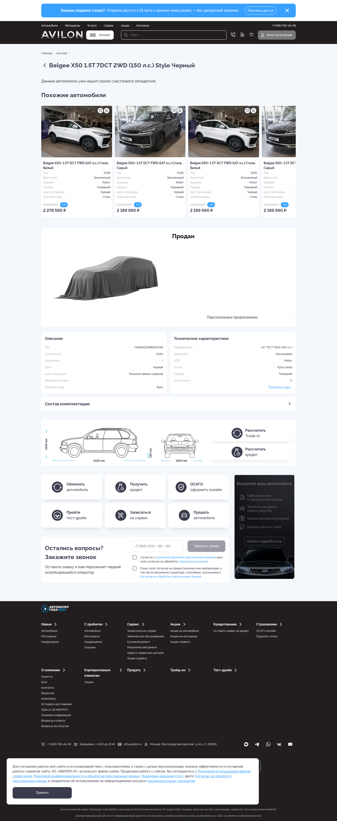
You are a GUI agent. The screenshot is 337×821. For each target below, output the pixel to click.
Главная (46, 53)
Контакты (142, 25)
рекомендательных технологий (171, 781)
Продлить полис (267, 636)
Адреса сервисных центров (145, 653)
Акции (125, 25)
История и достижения (56, 704)
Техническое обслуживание (145, 636)
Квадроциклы (50, 642)
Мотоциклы (72, 25)
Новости (46, 676)
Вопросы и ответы (53, 720)
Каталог (62, 53)
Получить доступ (261, 10)
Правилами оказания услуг (162, 776)
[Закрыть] (287, 10)
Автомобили (49, 25)
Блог (44, 682)
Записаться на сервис (142, 631)
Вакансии (47, 693)
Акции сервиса (137, 658)
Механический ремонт (142, 647)
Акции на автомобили (184, 631)
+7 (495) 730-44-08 (59, 744)
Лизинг (89, 682)
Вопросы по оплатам (55, 726)
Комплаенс (48, 698)
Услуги (92, 25)
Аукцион (90, 647)
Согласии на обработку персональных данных (170, 576)
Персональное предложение (232, 317)
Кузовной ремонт (138, 642)
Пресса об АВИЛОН (54, 709)
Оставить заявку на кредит (231, 631)
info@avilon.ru (132, 744)
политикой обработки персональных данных (185, 557)
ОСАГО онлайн (266, 631)
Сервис (109, 25)
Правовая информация (56, 715)
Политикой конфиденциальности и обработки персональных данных (87, 776)
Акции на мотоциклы (183, 636)
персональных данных (193, 561)
